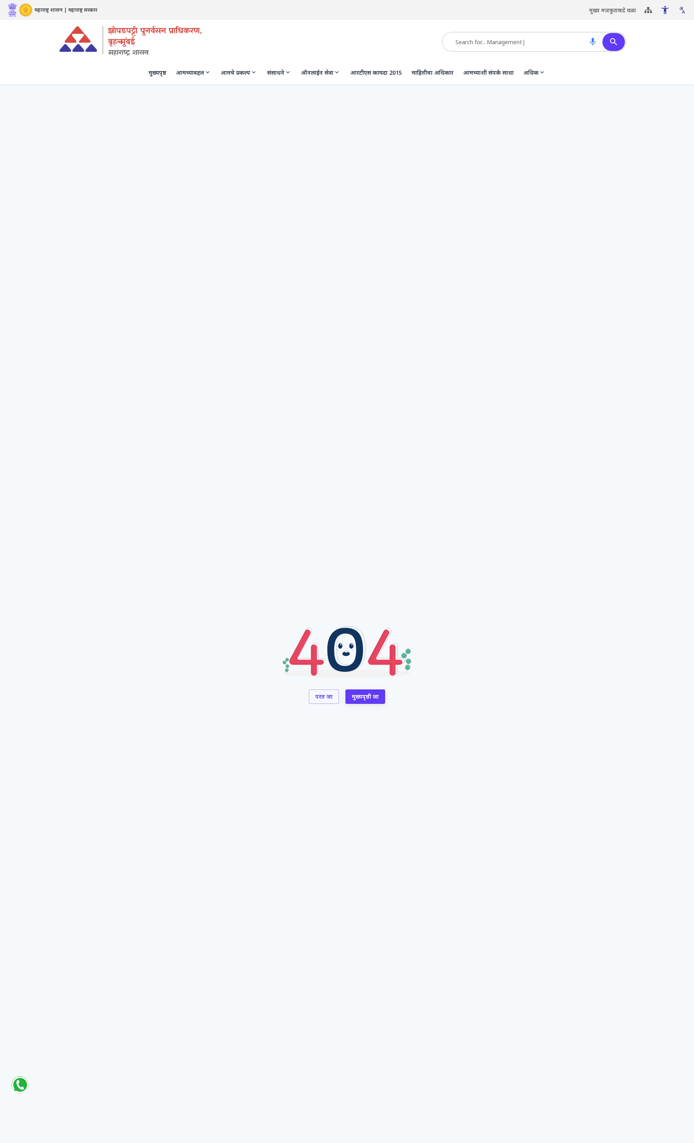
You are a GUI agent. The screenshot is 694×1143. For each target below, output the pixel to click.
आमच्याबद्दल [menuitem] (190, 72)
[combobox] (682, 10)
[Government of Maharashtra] (26, 10)
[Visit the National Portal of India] (12, 10)
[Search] (613, 42)
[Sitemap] (648, 10)
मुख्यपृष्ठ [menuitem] (157, 72)
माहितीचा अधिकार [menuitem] (432, 72)
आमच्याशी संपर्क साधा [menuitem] (488, 72)
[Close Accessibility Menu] (665, 10)
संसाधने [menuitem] (275, 72)
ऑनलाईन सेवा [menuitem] (317, 72)
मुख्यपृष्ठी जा (365, 696)
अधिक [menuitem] (531, 72)
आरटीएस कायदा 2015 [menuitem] (376, 72)
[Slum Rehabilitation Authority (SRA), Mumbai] (130, 42)
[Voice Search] (593, 42)
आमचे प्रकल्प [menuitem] (235, 72)
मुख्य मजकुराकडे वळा (612, 10)
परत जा (324, 696)
